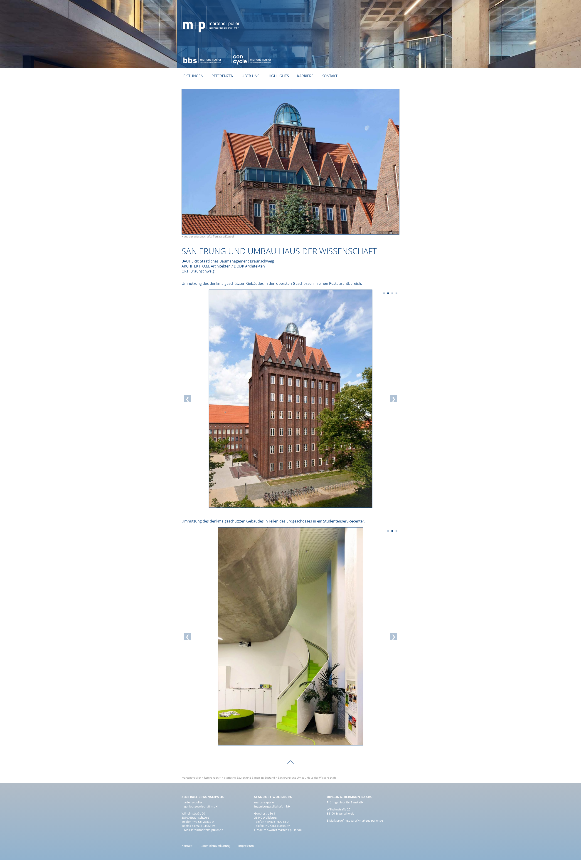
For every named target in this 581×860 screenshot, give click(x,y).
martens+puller (195, 3)
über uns (250, 75)
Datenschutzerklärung (215, 846)
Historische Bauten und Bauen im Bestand (248, 778)
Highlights (278, 75)
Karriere (305, 75)
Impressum (246, 846)
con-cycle (239, 50)
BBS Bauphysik (194, 50)
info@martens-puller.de (207, 830)
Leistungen (192, 75)
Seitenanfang (290, 758)
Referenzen (223, 75)
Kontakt (329, 75)
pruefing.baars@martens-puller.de (359, 820)
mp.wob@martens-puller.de (283, 830)
